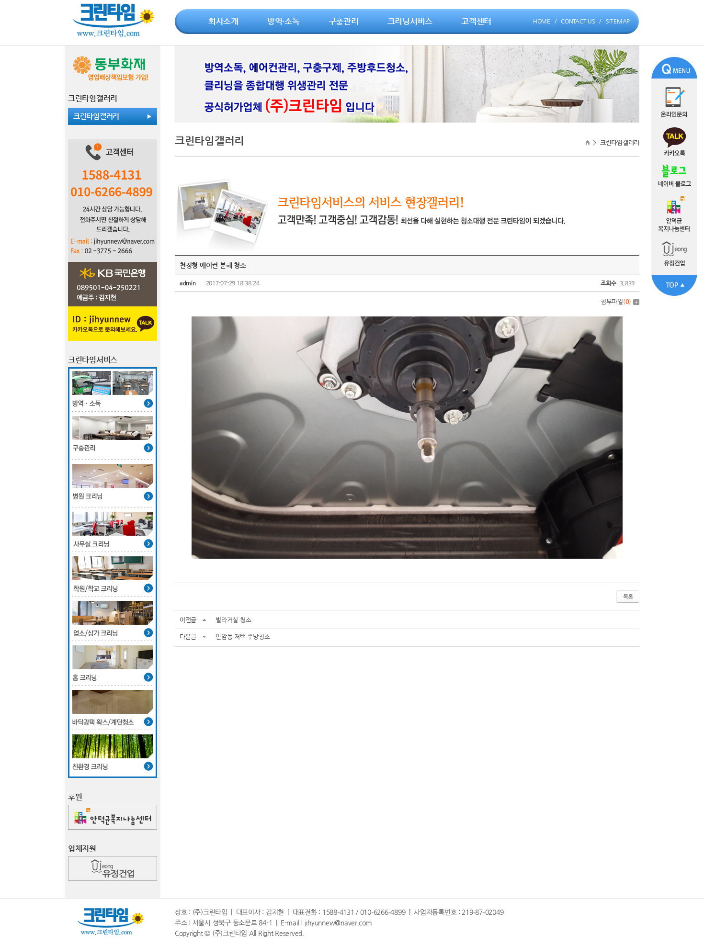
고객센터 (476, 21)
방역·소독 (283, 21)
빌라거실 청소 (233, 619)
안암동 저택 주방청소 (243, 636)
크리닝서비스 (409, 21)
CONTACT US (578, 21)
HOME (541, 21)
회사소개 (223, 21)
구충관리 (344, 21)
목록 (628, 596)
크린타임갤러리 (96, 116)
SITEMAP (618, 21)
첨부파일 (616, 301)
